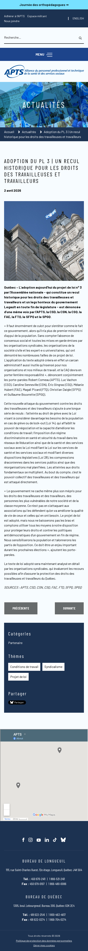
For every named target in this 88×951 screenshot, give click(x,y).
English (78, 18)
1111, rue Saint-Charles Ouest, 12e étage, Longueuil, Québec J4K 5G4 (44, 870)
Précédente (20, 608)
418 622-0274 (37, 919)
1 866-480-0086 (57, 884)
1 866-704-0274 (57, 919)
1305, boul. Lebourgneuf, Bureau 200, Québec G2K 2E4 (44, 905)
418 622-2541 (37, 914)
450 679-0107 (37, 884)
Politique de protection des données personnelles (44, 940)
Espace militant (37, 16)
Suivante (69, 608)
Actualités (29, 132)
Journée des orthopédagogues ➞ (44, 5)
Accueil (9, 132)
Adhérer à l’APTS (14, 16)
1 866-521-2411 (57, 879)
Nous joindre (11, 21)
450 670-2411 (38, 879)
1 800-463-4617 (57, 914)
